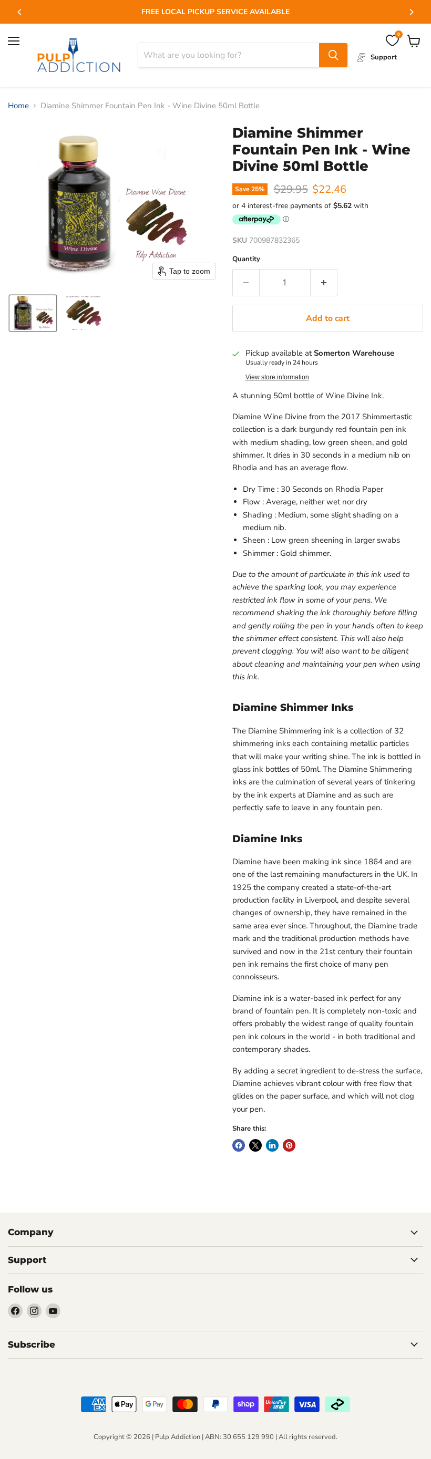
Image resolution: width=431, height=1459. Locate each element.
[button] (32, 313)
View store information (277, 377)
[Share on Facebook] (238, 1145)
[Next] (411, 12)
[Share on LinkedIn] (272, 1145)
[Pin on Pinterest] (289, 1145)
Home (18, 105)
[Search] (333, 55)
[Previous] (20, 12)
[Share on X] (255, 1145)
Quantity (246, 259)
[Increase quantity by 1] (324, 282)
